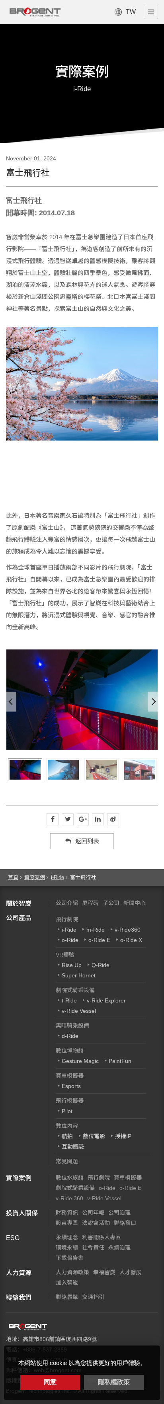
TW (131, 11)
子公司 (111, 903)
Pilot (67, 1111)
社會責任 (93, 1247)
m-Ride (95, 929)
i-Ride (57, 877)
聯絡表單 (67, 1297)
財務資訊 (67, 1212)
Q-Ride (100, 965)
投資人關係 (22, 1213)
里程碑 (90, 903)
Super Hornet (79, 975)
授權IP (123, 1136)
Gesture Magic (80, 1061)
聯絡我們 (18, 1297)
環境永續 (67, 1247)
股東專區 (67, 1223)
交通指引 (93, 1297)
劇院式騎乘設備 (75, 990)
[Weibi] (113, 819)
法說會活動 (96, 1223)
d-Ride (70, 1036)
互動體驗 (73, 1146)
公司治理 (119, 1212)
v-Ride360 (128, 929)
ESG (13, 1237)
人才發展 (130, 1272)
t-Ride (69, 1000)
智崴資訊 (28, 1327)
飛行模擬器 (70, 1101)
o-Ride (70, 940)
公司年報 (93, 1212)
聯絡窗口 (125, 1223)
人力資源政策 (72, 1272)
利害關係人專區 (101, 1237)
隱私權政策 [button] (114, 1382)
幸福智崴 (104, 1272)
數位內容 (67, 1126)
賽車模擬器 (70, 1075)
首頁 (13, 877)
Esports (71, 1086)
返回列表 (87, 841)
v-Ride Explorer (106, 1000)
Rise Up (72, 965)
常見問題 (67, 1161)
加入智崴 (67, 1282)
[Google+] (83, 819)
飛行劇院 (67, 919)
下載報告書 (70, 1258)
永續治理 (119, 1247)
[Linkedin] (98, 819)
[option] (82, 699)
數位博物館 (70, 1050)
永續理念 (67, 1237)
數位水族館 (70, 1177)
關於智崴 (18, 903)
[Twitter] (68, 819)
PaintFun (120, 1061)
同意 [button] (50, 1382)
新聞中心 (134, 903)
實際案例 (34, 877)
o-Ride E (99, 940)
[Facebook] (53, 819)
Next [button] (153, 702)
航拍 (67, 1136)
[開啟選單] (151, 12)
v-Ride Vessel (79, 1011)
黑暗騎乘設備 (72, 1025)
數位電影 (94, 1136)
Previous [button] (11, 702)
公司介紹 (67, 903)
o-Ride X (131, 940)
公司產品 (18, 918)
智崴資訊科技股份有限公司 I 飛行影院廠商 (35, 12)
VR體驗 (65, 955)
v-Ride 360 (69, 1198)
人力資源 (18, 1272)
